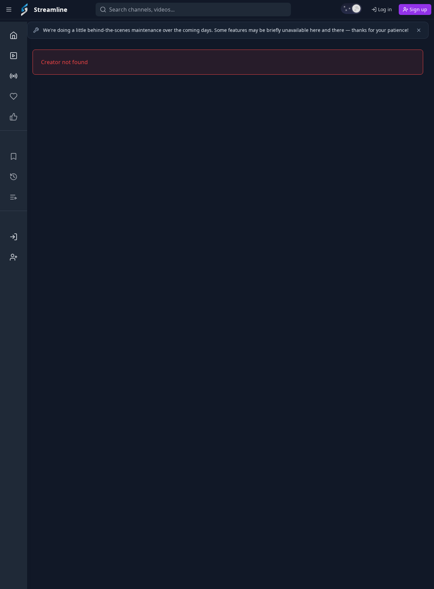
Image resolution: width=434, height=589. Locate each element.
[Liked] (13, 116)
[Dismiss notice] (419, 30)
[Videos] (13, 55)
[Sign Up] (13, 257)
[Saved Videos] (13, 156)
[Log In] (13, 236)
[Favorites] (13, 96)
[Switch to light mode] (351, 8)
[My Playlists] (13, 197)
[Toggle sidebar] (9, 9)
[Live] (13, 76)
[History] (13, 176)
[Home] (13, 35)
